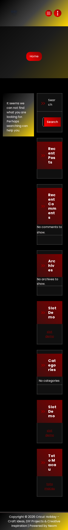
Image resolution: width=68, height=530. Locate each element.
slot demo (49, 334)
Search (51, 102)
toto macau (49, 486)
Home (34, 56)
